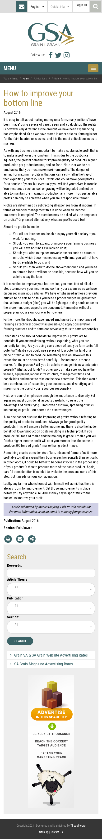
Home (26, 78)
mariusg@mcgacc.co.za (76, 512)
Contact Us (21, 6)
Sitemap (43, 832)
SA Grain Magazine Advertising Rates (43, 664)
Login (80, 5)
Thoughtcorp (77, 825)
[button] (37, 6)
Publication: (15, 598)
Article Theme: (17, 579)
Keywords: (14, 565)
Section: (13, 617)
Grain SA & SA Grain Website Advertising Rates (51, 655)
